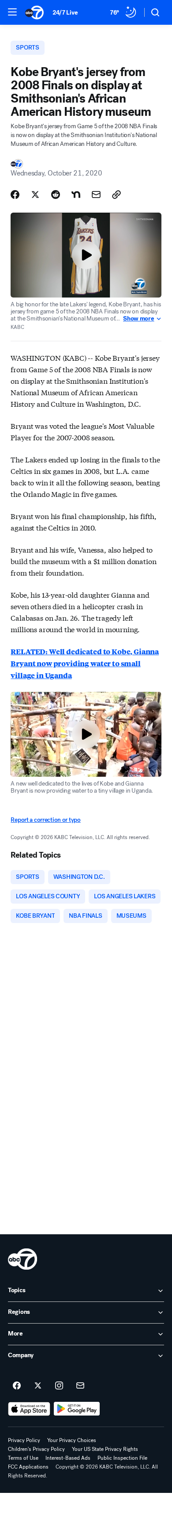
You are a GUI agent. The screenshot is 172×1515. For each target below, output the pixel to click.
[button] (12, 12)
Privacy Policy (24, 1440)
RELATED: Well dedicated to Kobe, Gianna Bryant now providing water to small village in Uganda (85, 663)
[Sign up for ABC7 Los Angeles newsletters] (80, 1386)
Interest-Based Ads (67, 1458)
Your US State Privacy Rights (105, 1449)
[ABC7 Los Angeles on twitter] (38, 1386)
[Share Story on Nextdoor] (75, 194)
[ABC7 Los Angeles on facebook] (17, 1386)
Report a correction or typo (45, 820)
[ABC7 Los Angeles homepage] (34, 12)
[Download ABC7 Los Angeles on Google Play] (77, 1409)
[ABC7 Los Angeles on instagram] (59, 1386)
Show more (138, 319)
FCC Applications (28, 1466)
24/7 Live (65, 12)
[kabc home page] (22, 1259)
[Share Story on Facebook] (14, 194)
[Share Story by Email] (96, 194)
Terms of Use (23, 1458)
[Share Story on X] (35, 194)
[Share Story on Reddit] (55, 194)
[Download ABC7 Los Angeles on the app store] (29, 1409)
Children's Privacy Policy (36, 1449)
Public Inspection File (122, 1458)
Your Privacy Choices (71, 1440)
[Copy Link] (116, 194)
